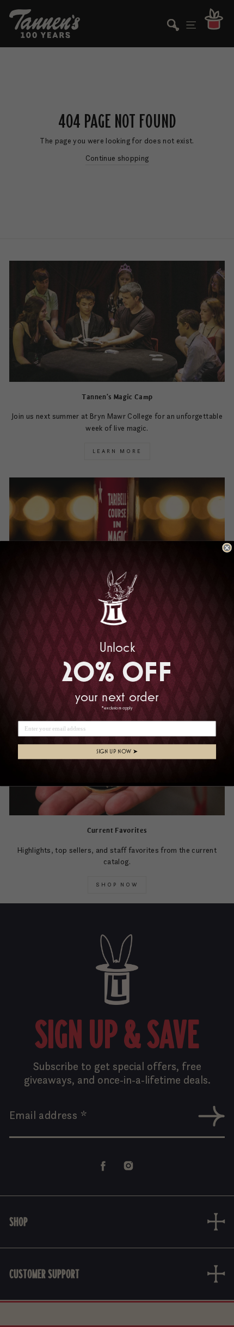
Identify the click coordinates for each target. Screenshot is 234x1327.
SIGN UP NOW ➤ (117, 752)
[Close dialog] (227, 547)
